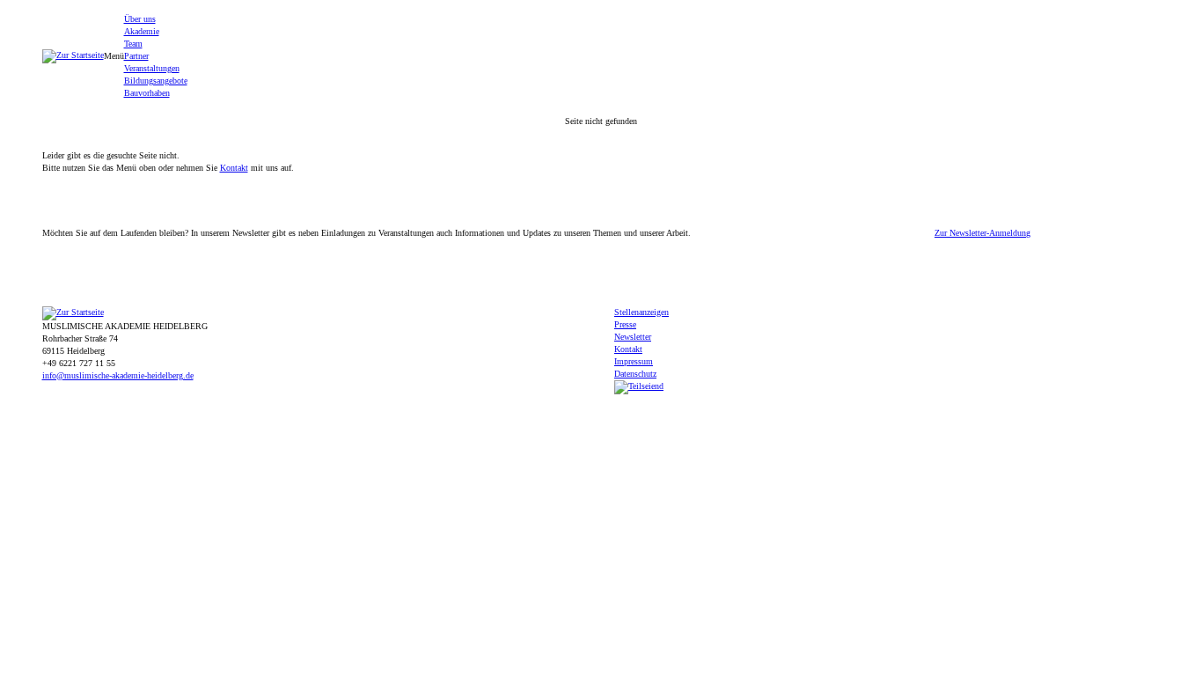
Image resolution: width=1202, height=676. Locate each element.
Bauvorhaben (147, 93)
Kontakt (234, 168)
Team (133, 43)
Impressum (633, 361)
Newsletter (632, 337)
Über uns (140, 19)
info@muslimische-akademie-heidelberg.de (118, 375)
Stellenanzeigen (641, 312)
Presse (625, 324)
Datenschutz (635, 373)
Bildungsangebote (155, 80)
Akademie (141, 31)
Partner (136, 56)
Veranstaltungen (152, 68)
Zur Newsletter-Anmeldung (982, 233)
